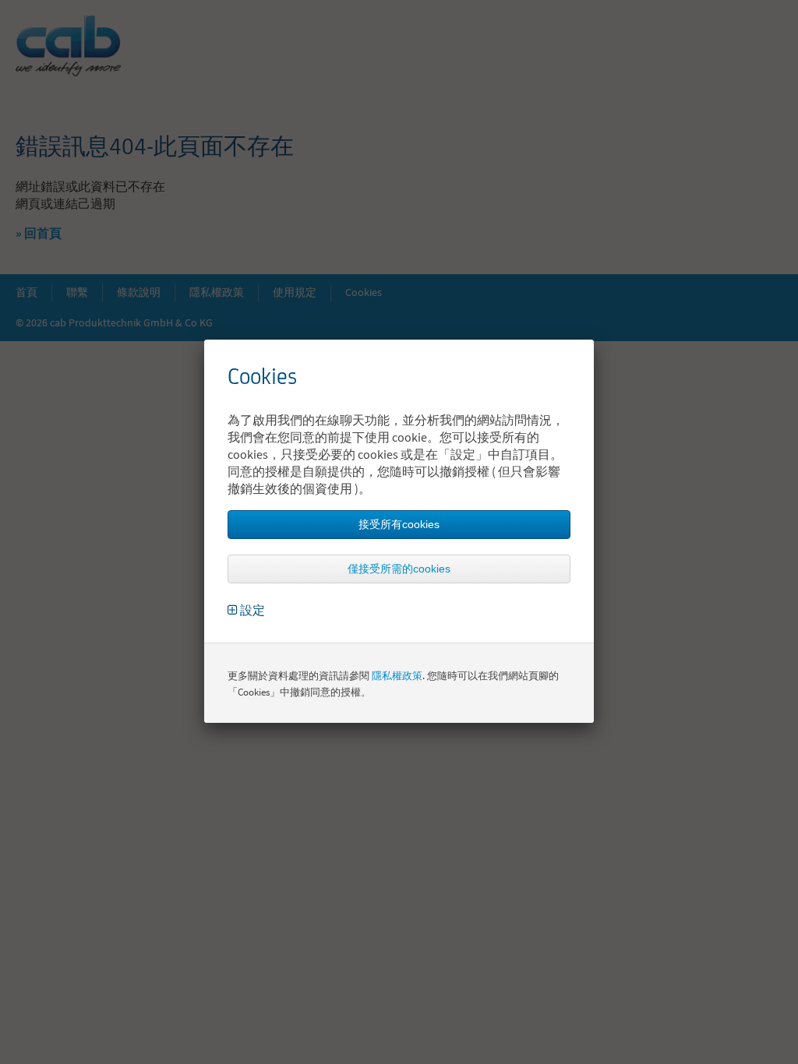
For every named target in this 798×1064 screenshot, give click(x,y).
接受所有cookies (399, 524)
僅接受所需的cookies (399, 568)
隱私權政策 (397, 675)
